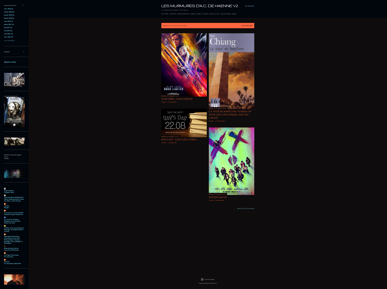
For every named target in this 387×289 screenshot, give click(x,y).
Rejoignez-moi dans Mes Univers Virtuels (12, 222)
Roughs (6, 207)
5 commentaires (172, 142)
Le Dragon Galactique (11, 255)
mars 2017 (8, 37)
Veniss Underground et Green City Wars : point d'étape (14, 200)
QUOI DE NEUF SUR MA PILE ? (14, 197)
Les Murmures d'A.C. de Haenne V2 (199, 6)
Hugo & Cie (214, 14)
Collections (225, 14)
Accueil (164, 14)
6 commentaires (172, 102)
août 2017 (8, 21)
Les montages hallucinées (12, 263)
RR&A (234, 14)
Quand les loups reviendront (13, 214)
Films (198, 14)
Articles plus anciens (245, 208)
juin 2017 (8, 27)
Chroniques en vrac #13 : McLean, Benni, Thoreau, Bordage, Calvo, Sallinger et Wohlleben (13, 240)
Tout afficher (246, 25)
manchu (6, 206)
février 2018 (9, 18)
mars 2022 (8, 9)
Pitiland (6, 262)
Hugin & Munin (9, 190)
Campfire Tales (9, 192)
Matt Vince (214, 283)
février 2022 (9, 12)
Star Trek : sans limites (176, 98)
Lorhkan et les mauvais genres (14, 228)
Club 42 (205, 14)
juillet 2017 (8, 24)
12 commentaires (220, 121)
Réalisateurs (183, 14)
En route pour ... (9, 257)
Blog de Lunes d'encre (11, 248)
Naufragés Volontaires (11, 236)
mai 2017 (8, 30)
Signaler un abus (10, 62)
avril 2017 (8, 34)
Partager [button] (163, 102)
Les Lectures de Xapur (11, 219)
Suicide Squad (218, 197)
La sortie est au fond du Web (13, 212)
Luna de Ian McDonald (11, 250)
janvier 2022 (9, 15)
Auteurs (172, 14)
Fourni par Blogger (209, 279)
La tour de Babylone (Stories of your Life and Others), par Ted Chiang (230, 114)
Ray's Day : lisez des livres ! (179, 139)
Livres (192, 14)
